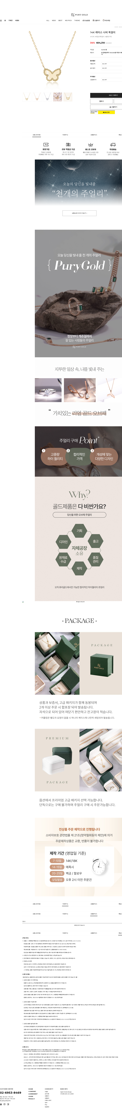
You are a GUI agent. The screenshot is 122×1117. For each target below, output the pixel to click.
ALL (47, 20)
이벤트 (17, 20)
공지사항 (47, 1094)
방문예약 (47, 1107)
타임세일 (107, 20)
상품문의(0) (94, 135)
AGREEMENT (33, 1094)
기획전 (10, 20)
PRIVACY (31, 1099)
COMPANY (32, 1091)
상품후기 (47, 1096)
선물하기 (97, 20)
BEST (60, 20)
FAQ (46, 1104)
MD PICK (68, 20)
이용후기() (65, 135)
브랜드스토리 (48, 1100)
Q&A (46, 1102)
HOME (116, 27)
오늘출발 (87, 20)
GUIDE (30, 1096)
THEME (77, 20)
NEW (54, 20)
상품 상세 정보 (36, 135)
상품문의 (47, 1098)
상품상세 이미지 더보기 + (79, 213)
